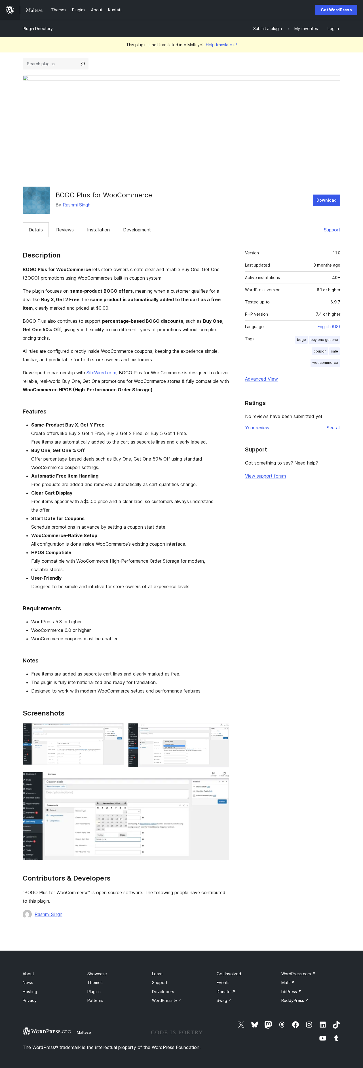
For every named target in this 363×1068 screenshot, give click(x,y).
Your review (257, 427)
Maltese (84, 1032)
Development (137, 230)
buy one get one (324, 339)
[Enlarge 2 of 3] (221, 731)
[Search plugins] (82, 63)
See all (333, 427)
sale (334, 351)
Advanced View (261, 379)
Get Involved (229, 973)
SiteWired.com (101, 372)
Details (36, 230)
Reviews (65, 230)
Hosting (30, 991)
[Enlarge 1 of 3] (116, 731)
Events (223, 982)
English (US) (329, 326)
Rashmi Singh (76, 205)
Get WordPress (336, 9)
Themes (95, 982)
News (28, 982)
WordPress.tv (167, 1000)
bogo (301, 339)
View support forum (265, 476)
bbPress (291, 991)
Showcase (97, 973)
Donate (226, 991)
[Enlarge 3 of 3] (221, 779)
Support (332, 230)
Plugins (94, 991)
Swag (224, 1000)
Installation (98, 230)
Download (326, 200)
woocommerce (325, 362)
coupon (320, 351)
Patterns (95, 1000)
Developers (163, 991)
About (28, 973)
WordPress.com (298, 973)
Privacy (30, 1000)
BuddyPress (295, 1000)
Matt (288, 982)
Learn (157, 973)
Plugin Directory (38, 28)
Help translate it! (221, 44)
